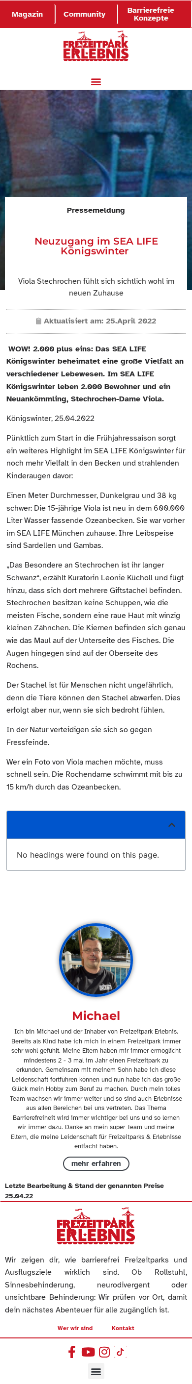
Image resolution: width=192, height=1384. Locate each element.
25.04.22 (19, 1196)
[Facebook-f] (71, 1352)
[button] (96, 82)
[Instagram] (104, 1352)
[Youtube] (88, 1352)
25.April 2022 (131, 321)
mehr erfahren (96, 1163)
